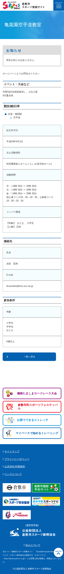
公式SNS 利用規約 (14, 466)
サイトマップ (11, 451)
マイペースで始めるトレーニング (37, 433)
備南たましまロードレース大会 (37, 393)
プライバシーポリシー (16, 459)
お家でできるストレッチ (32, 419)
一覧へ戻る (29, 356)
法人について (32, 545)
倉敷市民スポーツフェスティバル (38, 406)
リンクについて (13, 474)
